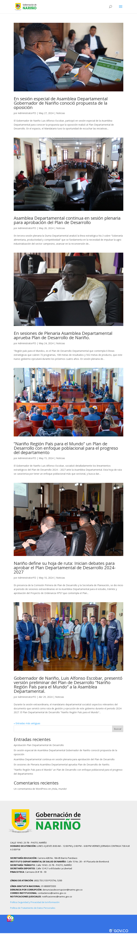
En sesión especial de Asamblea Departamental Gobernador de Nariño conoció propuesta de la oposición (61, 103)
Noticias (60, 113)
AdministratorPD (27, 113)
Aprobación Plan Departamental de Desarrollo (39, 745)
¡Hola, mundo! (59, 788)
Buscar (117, 728)
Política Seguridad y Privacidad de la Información (34, 902)
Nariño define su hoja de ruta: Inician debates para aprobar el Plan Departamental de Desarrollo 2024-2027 (65, 567)
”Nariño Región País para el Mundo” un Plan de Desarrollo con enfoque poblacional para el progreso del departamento (66, 448)
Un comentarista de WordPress (31, 788)
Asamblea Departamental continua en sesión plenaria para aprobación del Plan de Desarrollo (67, 220)
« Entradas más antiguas (27, 723)
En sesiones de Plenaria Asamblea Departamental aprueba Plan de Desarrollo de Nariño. (63, 335)
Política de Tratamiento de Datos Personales (32, 907)
